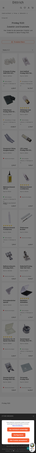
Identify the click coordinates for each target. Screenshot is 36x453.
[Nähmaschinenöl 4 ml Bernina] (26, 176)
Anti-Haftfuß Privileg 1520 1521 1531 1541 (26, 72)
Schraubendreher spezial (9, 301)
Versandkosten (26, 444)
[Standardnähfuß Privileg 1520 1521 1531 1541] (9, 367)
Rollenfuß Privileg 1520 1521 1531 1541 (26, 267)
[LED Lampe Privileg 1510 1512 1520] (26, 138)
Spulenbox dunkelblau (24, 301)
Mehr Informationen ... (18, 425)
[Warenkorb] (32, 8)
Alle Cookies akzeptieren (18, 440)
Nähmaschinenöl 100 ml (9, 188)
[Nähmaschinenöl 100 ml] (9, 176)
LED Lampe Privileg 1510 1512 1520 (26, 149)
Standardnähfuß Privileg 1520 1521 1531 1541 (9, 378)
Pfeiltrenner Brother (24, 228)
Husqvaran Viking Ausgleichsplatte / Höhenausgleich (9, 149)
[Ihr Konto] (28, 8)
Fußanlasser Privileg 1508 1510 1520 (9, 111)
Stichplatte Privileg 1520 (24, 378)
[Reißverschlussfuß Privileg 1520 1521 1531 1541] (9, 256)
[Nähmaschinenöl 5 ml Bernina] (9, 217)
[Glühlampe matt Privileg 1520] (26, 99)
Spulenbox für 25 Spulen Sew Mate (9, 340)
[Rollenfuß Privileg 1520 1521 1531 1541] (26, 256)
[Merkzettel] (25, 8)
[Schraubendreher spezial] (9, 290)
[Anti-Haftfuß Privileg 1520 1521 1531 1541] (26, 61)
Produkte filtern (19, 42)
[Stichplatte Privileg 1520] (26, 367)
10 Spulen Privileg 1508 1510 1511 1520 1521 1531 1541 (9, 72)
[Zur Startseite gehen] (18, 2)
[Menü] (3, 8)
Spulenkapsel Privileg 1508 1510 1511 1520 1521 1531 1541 (26, 340)
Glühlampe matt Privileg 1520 (25, 111)
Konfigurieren (18, 435)
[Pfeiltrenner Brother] (26, 217)
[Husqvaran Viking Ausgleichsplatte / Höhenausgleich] (9, 138)
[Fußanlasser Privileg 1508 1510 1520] (9, 99)
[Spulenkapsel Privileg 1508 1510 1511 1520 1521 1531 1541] (26, 328)
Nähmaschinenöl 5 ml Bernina (9, 228)
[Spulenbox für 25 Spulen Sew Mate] (9, 328)
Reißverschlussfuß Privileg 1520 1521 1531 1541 (9, 267)
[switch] (32, 450)
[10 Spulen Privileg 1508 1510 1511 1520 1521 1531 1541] (9, 61)
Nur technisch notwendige (18, 429)
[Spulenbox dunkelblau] (26, 290)
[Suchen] (21, 8)
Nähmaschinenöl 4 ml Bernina (26, 188)
